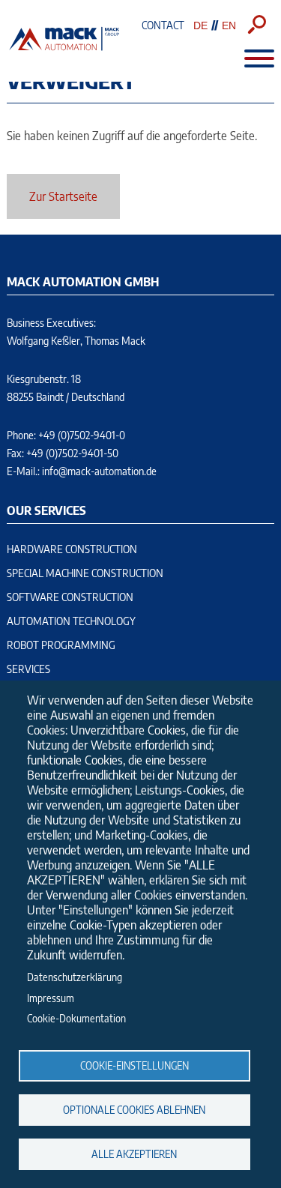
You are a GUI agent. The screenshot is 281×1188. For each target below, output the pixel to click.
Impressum (50, 998)
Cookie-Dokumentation (76, 1018)
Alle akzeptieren (134, 1154)
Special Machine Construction (85, 573)
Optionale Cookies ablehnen (134, 1109)
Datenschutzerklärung (74, 977)
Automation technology (71, 621)
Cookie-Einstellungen (134, 1065)
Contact (163, 25)
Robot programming (61, 645)
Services (28, 669)
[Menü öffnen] (251, 58)
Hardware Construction (72, 549)
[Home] (64, 47)
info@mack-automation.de (99, 471)
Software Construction (70, 597)
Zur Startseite (63, 196)
